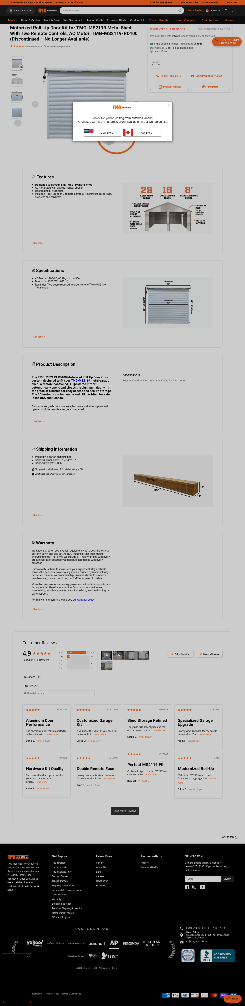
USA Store (107, 132)
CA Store (146, 132)
